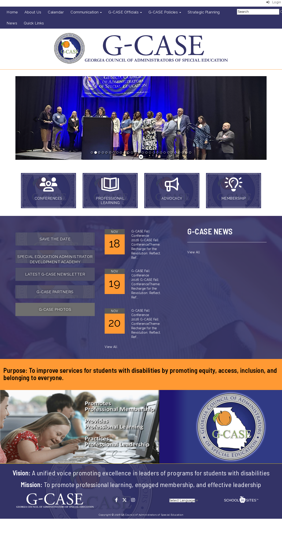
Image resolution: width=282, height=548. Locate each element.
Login (275, 2)
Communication (85, 12)
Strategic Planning (204, 12)
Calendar (56, 12)
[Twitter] (126, 500)
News (12, 23)
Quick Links (34, 23)
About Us (32, 12)
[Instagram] (135, 500)
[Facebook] (118, 500)
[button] (34, 118)
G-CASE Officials (124, 12)
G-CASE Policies (163, 12)
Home (12, 12)
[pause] (141, 157)
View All (111, 347)
